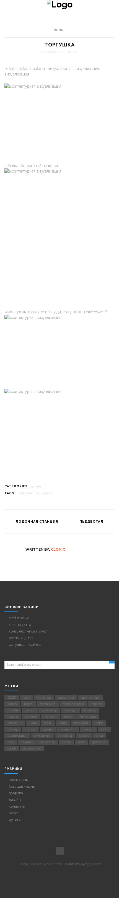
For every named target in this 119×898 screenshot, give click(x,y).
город (28, 704)
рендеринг (44, 493)
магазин (50, 717)
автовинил (66, 697)
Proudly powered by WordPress (39, 864)
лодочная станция (36, 522)
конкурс (70, 710)
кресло (13, 717)
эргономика (32, 748)
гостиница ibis (21, 638)
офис (63, 723)
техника (27, 742)
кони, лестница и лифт (28, 631)
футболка (99, 742)
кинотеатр (49, 710)
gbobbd (95, 864)
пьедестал (91, 522)
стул (11, 742)
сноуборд (65, 736)
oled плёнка (19, 618)
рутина (35, 486)
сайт (104, 729)
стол (100, 736)
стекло (84, 736)
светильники (17, 736)
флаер (66, 742)
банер (12, 704)
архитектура (90, 697)
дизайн (13, 710)
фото (81, 742)
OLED (12, 697)
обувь (48, 723)
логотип (31, 717)
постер (13, 729)
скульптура (42, 736)
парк (99, 723)
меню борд (88, 717)
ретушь (88, 729)
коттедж (90, 710)
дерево (97, 704)
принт (47, 729)
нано (33, 723)
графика (16, 793)
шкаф (11, 748)
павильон (81, 723)
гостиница (47, 704)
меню (68, 717)
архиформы (19, 780)
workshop (44, 697)
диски (29, 710)
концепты (17, 806)
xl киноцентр (20, 625)
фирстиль (48, 742)
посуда (30, 729)
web (27, 697)
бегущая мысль (22, 786)
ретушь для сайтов (25, 644)
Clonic (71, 52)
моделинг (25, 493)
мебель (15, 813)
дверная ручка (73, 704)
